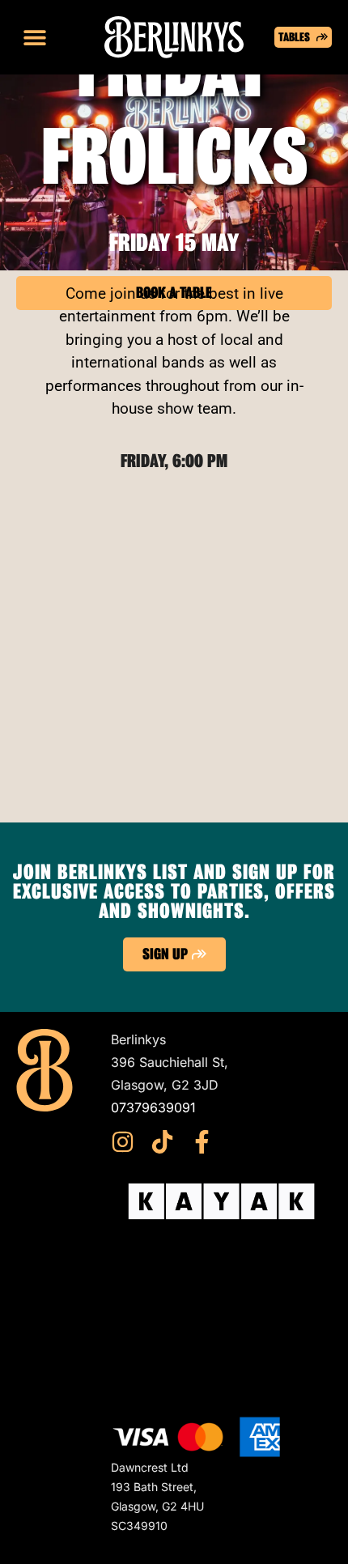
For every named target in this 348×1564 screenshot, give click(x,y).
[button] (34, 37)
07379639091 (153, 1107)
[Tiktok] (162, 1142)
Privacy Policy (154, 1323)
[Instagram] (122, 1142)
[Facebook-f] (202, 1142)
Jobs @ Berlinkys (163, 1369)
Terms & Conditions (170, 1301)
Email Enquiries (157, 1346)
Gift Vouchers (152, 1278)
